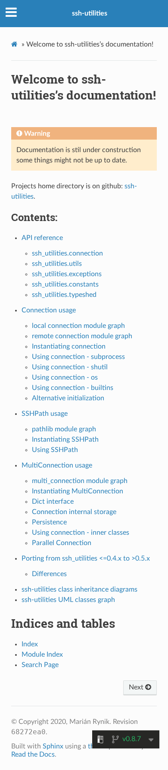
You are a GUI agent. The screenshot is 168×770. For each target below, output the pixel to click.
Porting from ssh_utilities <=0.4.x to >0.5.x (86, 558)
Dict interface (53, 501)
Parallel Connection (61, 542)
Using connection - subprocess (78, 356)
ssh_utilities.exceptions (67, 274)
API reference (42, 237)
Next (137, 687)
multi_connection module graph (80, 480)
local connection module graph (78, 325)
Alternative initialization (68, 398)
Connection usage (49, 310)
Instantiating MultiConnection (77, 491)
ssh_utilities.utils (57, 263)
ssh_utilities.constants (65, 284)
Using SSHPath (55, 449)
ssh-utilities (89, 13)
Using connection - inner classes (80, 532)
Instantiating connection (69, 346)
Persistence (49, 522)
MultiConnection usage (57, 465)
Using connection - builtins (72, 387)
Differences (49, 573)
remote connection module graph (82, 336)
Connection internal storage (74, 511)
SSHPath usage (45, 413)
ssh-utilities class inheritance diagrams (79, 589)
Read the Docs (33, 754)
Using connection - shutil (70, 367)
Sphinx (53, 746)
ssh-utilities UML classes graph (68, 599)
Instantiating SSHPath (65, 439)
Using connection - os (65, 377)
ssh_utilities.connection (67, 253)
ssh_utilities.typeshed (64, 294)
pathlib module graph (64, 429)
